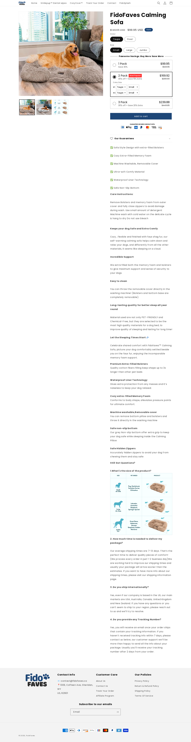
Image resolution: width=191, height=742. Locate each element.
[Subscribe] (117, 712)
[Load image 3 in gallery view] (61, 107)
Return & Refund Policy (147, 686)
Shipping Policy (142, 691)
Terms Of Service (144, 695)
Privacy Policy (142, 681)
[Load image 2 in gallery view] (44, 107)
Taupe (116, 39)
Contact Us (102, 686)
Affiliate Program (105, 695)
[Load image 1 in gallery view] (27, 107)
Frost (130, 39)
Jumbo (143, 50)
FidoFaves (30, 735)
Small (116, 50)
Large (129, 50)
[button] (159, 3)
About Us (100, 681)
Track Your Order (105, 691)
